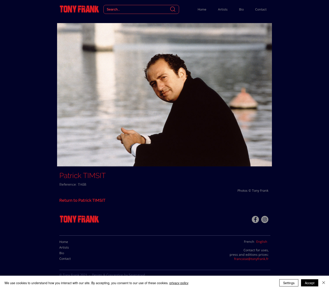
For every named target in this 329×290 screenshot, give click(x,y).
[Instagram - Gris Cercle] (264, 219)
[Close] (323, 282)
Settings (289, 283)
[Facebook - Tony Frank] (255, 219)
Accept (309, 283)
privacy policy (178, 283)
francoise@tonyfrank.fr (251, 259)
